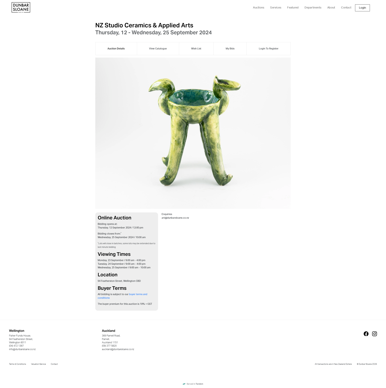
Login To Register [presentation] (268, 48)
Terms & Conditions (17, 364)
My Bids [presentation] (230, 48)
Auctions (258, 7)
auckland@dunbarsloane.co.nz (118, 349)
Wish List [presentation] (196, 48)
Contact (346, 7)
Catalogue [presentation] (158, 48)
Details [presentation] (116, 48)
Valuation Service (38, 364)
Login (362, 7)
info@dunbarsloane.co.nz (22, 349)
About (331, 7)
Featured (293, 7)
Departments (313, 7)
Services (275, 7)
